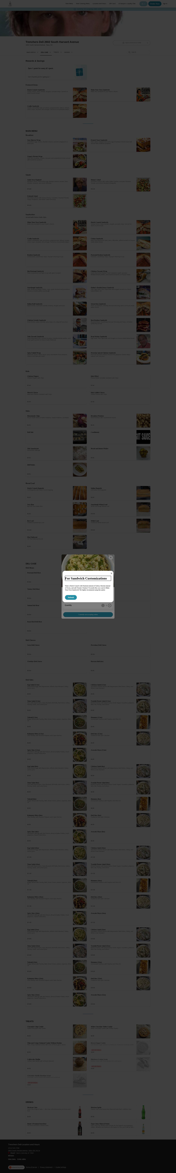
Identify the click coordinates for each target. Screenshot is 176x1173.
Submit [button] (71, 597)
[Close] (111, 573)
